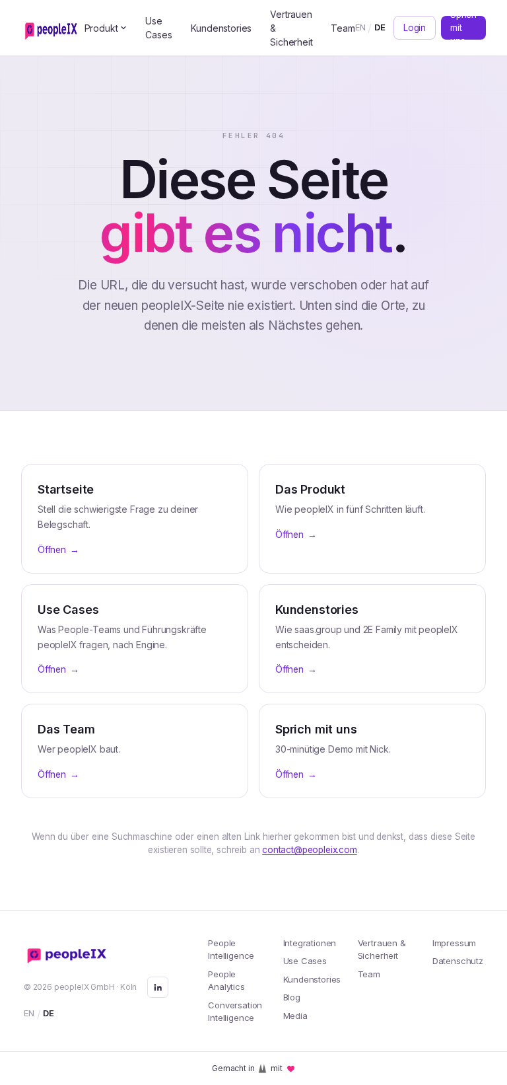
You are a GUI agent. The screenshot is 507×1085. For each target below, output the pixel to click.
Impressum (454, 943)
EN (360, 27)
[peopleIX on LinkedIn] (157, 987)
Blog (291, 997)
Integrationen (310, 943)
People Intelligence (231, 949)
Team (343, 28)
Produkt (101, 28)
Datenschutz (457, 960)
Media (295, 1015)
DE (380, 27)
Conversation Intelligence (234, 1012)
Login (414, 27)
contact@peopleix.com (309, 849)
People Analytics (226, 980)
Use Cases (158, 27)
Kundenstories (221, 28)
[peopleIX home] (52, 27)
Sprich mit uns (463, 28)
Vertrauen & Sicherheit (291, 28)
